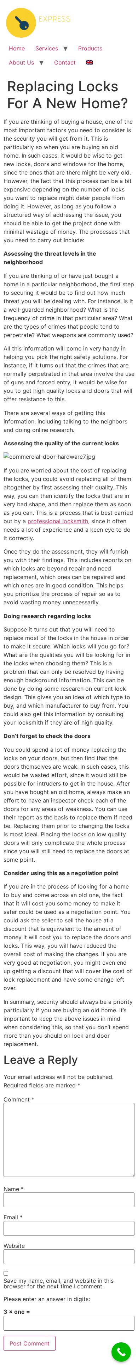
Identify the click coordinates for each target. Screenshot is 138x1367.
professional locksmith (58, 521)
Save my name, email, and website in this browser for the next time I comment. (59, 1283)
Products (90, 48)
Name (14, 1189)
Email (13, 1217)
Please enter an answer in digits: (47, 1299)
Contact (65, 62)
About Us (21, 62)
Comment (19, 1099)
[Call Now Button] (121, 1352)
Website (14, 1246)
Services (46, 48)
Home (17, 48)
